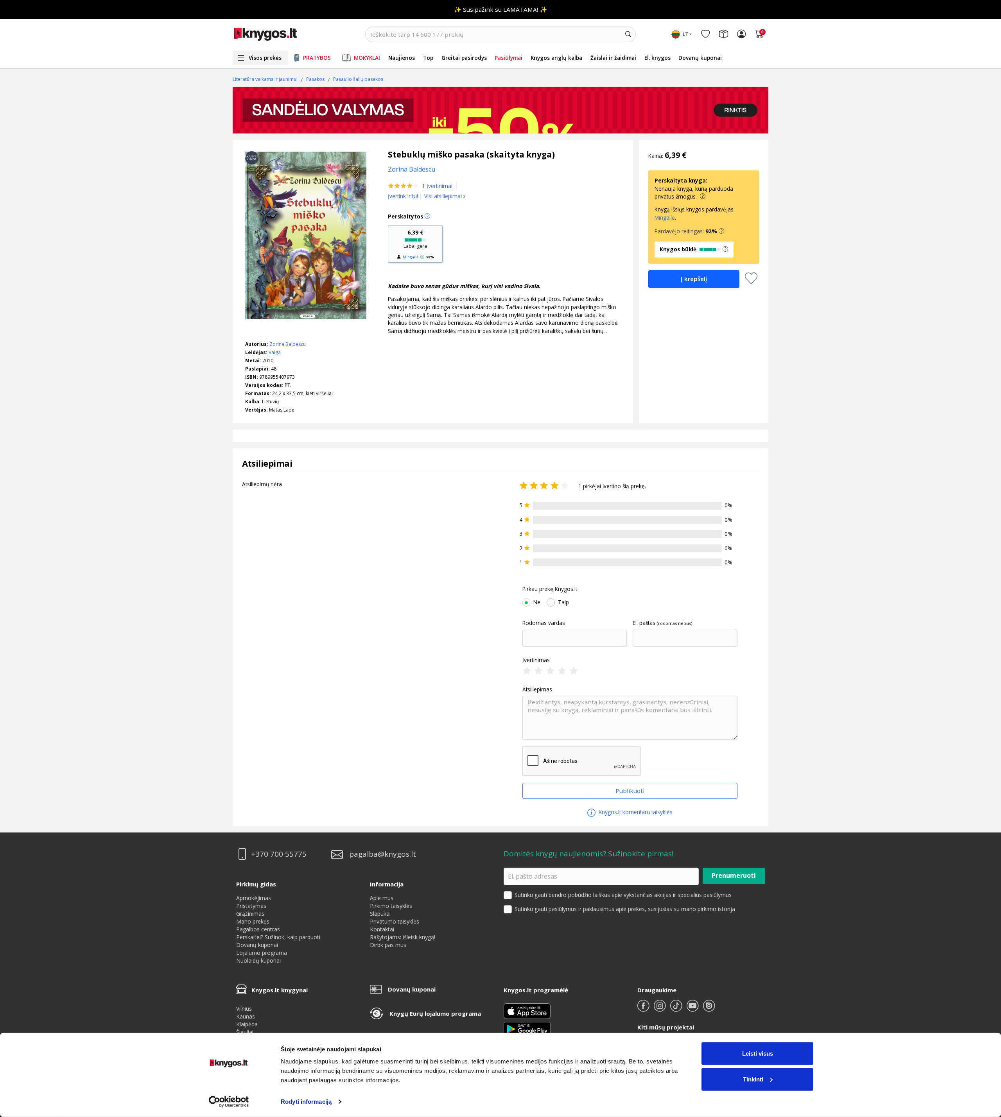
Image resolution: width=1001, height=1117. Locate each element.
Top (428, 57)
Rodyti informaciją (306, 1101)
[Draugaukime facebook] (644, 1009)
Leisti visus (757, 1053)
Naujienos (401, 57)
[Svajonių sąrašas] (705, 34)
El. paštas (644, 623)
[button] (721, 231)
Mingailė (410, 257)
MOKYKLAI (367, 57)
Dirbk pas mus (388, 945)
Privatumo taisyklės (394, 921)
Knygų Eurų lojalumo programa (435, 1013)
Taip (563, 602)
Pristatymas (251, 905)
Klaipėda (247, 1024)
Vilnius (244, 1008)
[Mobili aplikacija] (527, 1028)
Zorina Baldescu (287, 344)
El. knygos (657, 57)
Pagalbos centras (258, 929)
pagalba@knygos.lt (382, 854)
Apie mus (381, 898)
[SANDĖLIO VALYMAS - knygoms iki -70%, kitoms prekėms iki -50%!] (500, 110)
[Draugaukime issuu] (709, 1009)
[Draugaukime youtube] (693, 1009)
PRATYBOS (317, 57)
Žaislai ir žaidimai (613, 57)
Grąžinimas (250, 913)
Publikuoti (629, 791)
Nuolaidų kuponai (258, 960)
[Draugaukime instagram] (660, 1009)
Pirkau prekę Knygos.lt (549, 589)
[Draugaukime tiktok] (676, 1009)
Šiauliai (244, 1032)
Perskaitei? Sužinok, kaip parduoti (278, 937)
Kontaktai (382, 929)
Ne (536, 602)
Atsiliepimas (537, 689)
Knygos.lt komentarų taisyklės (635, 812)
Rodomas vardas (543, 623)
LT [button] (685, 34)
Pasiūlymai (508, 57)
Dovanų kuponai (700, 57)
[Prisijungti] (741, 34)
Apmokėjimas (253, 898)
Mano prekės (252, 921)
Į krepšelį (694, 279)
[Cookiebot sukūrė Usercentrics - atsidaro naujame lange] (229, 1102)
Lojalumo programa (261, 952)
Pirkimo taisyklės (391, 905)
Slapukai (380, 913)
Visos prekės (265, 57)
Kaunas (245, 1016)
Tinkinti (753, 1079)
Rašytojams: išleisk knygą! (402, 937)
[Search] (628, 34)
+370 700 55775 (279, 854)
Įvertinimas (536, 660)
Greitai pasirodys (464, 57)
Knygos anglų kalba (556, 57)
